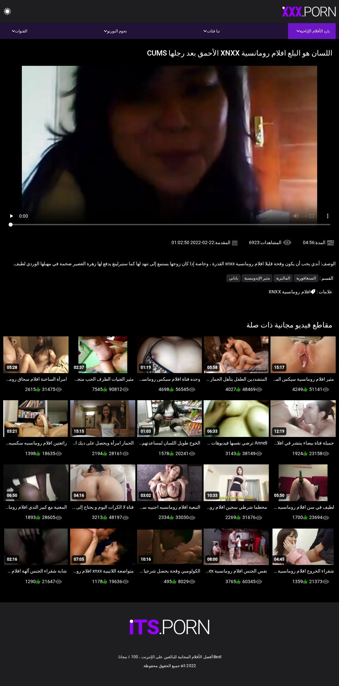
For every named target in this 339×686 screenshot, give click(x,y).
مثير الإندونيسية (257, 278)
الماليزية (283, 278)
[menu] (7, 12)
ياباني (233, 278)
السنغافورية (306, 278)
